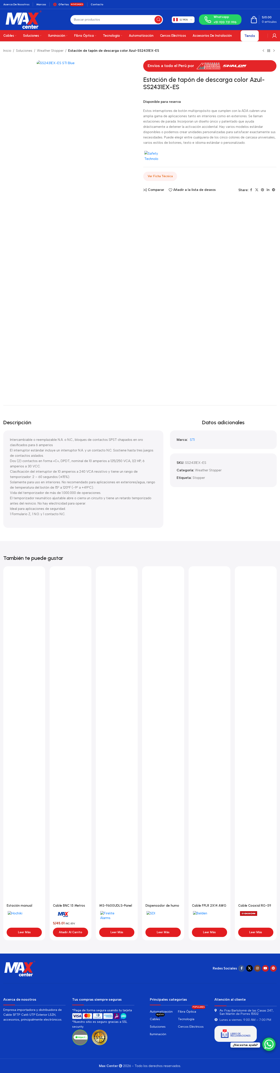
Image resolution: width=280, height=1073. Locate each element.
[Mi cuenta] (274, 35)
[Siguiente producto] (274, 51)
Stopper (199, 478)
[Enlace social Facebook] (251, 190)
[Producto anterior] (263, 51)
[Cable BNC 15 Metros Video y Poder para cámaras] (70, 735)
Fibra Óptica (191, 1010)
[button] (70, 932)
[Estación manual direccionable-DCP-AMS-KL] (24, 735)
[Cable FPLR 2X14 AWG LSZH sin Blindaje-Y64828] (209, 735)
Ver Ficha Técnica (160, 176)
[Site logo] (23, 19)
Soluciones (24, 51)
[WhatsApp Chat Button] (269, 1044)
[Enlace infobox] (220, 19)
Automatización (161, 1011)
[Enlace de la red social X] (257, 190)
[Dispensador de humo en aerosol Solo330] (163, 735)
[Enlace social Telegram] (273, 190)
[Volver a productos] (268, 51)
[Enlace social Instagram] (257, 968)
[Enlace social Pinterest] (262, 190)
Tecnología (186, 1019)
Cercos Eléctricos (191, 1027)
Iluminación (158, 1034)
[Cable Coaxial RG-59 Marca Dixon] (255, 735)
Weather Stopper (50, 51)
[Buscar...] (158, 19)
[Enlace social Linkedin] (268, 190)
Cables (157, 1018)
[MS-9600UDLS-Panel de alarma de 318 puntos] (116, 735)
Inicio (7, 51)
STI (192, 440)
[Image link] (20, 968)
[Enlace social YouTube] (265, 968)
